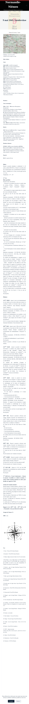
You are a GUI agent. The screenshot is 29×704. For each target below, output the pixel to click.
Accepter (11, 701)
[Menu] (26, 5)
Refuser (18, 701)
